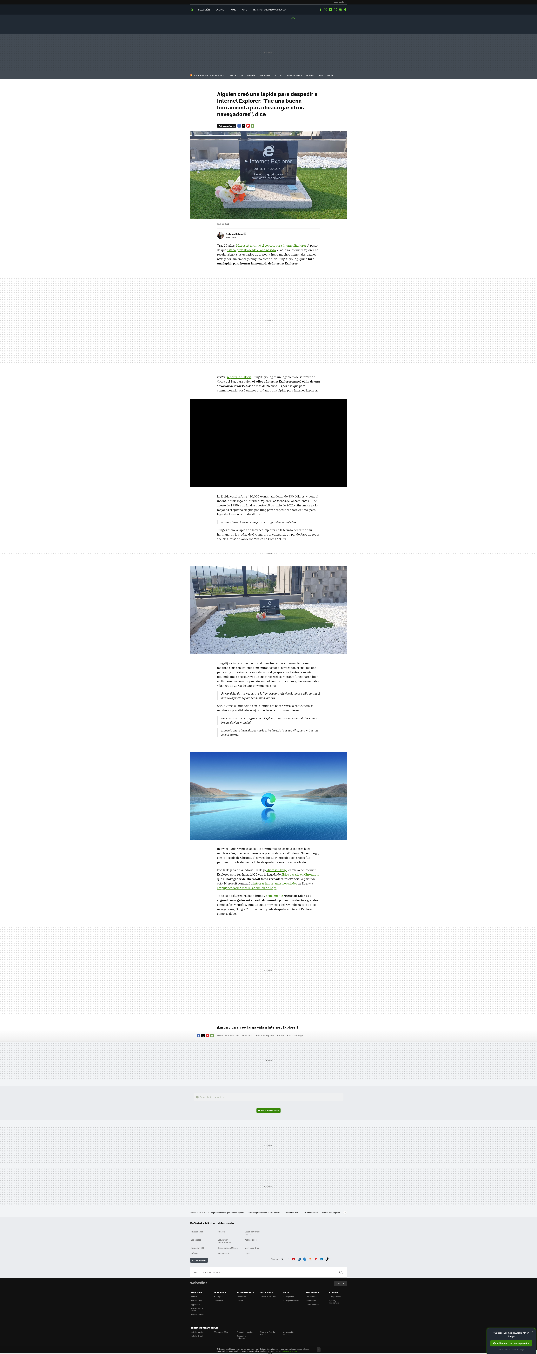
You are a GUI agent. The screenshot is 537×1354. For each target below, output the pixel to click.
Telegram (304, 1258)
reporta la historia (239, 377)
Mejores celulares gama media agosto (227, 1212)
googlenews (340, 9)
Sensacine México (245, 1332)
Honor (320, 75)
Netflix (330, 75)
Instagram (335, 9)
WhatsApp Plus (292, 1212)
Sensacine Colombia (241, 1337)
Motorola (251, 75)
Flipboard (248, 126)
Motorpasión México (288, 1333)
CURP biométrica (310, 1212)
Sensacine (241, 1296)
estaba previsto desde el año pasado (251, 250)
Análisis (221, 1231)
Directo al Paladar (267, 1296)
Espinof (240, 1300)
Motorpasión (288, 1296)
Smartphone (264, 75)
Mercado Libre (236, 75)
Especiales (196, 1239)
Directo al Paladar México (267, 1333)
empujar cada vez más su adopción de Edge (246, 888)
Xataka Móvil (196, 1300)
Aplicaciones (234, 1035)
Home (233, 9)
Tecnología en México (228, 1247)
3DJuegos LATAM (221, 1332)
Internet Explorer (266, 1035)
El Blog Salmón (335, 1296)
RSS (310, 1258)
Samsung (310, 75)
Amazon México (219, 75)
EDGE (281, 1035)
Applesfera (195, 1304)
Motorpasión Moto (291, 1300)
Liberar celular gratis (331, 1212)
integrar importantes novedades (275, 883)
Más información (289, 1351)
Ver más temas (199, 1260)
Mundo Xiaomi (197, 1314)
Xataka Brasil (196, 1336)
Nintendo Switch (294, 75)
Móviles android (252, 1247)
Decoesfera (311, 1300)
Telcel (247, 1253)
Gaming (219, 9)
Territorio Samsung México (269, 9)
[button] (235, 234)
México (194, 1253)
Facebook (320, 9)
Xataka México (197, 1332)
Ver (270, 1110)
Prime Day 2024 (198, 1247)
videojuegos (223, 1253)
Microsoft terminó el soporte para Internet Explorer (271, 245)
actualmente (274, 896)
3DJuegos (218, 1296)
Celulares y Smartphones (224, 1241)
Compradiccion (312, 1304)
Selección (204, 9)
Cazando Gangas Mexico (253, 1233)
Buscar (341, 1272)
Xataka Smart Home (197, 1309)
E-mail (252, 126)
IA (275, 75)
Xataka (194, 1296)
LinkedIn (321, 1258)
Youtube (330, 9)
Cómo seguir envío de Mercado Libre (265, 1212)
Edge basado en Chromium (300, 874)
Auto (244, 9)
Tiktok (345, 9)
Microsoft (248, 1035)
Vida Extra (218, 1300)
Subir (338, 1283)
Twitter (325, 9)
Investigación (197, 1231)
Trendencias (311, 1296)
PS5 (281, 75)
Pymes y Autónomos (334, 1301)
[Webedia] (340, 2)
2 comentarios (228, 125)
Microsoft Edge (276, 870)
